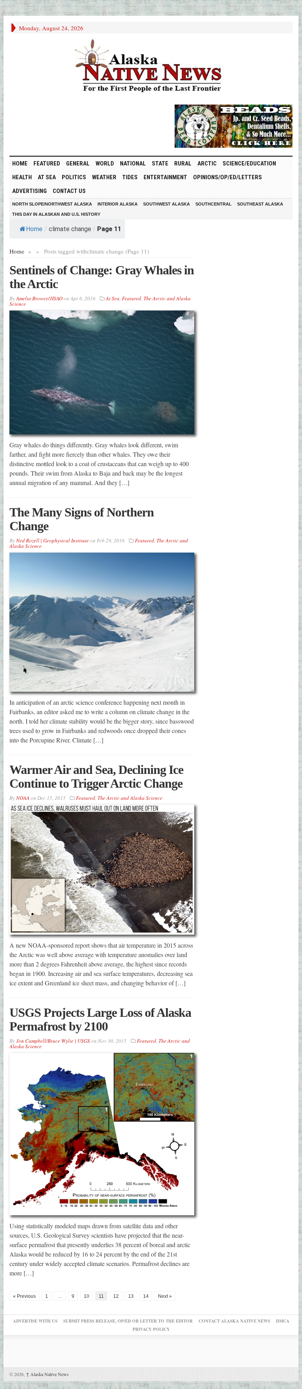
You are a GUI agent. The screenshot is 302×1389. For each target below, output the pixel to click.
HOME (20, 163)
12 (116, 1296)
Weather (104, 177)
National (133, 163)
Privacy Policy (151, 1329)
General (78, 163)
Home (34, 229)
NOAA (22, 797)
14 (146, 1296)
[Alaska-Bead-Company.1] (234, 125)
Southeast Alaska (260, 204)
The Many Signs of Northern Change (81, 519)
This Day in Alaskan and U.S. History (56, 214)
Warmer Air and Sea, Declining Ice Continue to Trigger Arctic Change (96, 776)
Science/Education (249, 163)
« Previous (24, 1296)
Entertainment (165, 177)
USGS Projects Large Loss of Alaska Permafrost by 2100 (100, 1019)
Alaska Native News (47, 1374)
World (105, 163)
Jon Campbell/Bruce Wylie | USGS (53, 1040)
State (160, 163)
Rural (183, 163)
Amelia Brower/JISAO (39, 298)
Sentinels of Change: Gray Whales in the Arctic (101, 277)
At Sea (47, 177)
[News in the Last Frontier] (151, 66)
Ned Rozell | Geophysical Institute (52, 540)
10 (86, 1296)
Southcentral (213, 204)
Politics (74, 177)
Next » (165, 1296)
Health (22, 177)
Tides (130, 177)
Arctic (207, 163)
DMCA (282, 1321)
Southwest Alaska (166, 204)
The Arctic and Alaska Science (130, 797)
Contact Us (69, 191)
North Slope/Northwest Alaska (52, 204)
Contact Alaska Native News (234, 1321)
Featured (46, 163)
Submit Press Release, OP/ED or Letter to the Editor (128, 1321)
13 (131, 1296)
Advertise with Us (35, 1321)
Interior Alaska (118, 204)
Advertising (29, 191)
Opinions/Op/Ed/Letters (227, 177)
